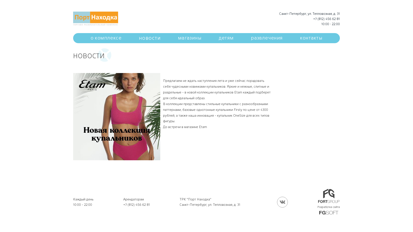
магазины (190, 38)
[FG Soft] (328, 213)
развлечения (267, 38)
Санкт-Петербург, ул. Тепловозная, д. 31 (309, 13)
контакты (311, 38)
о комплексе (106, 38)
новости (150, 38)
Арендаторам (133, 199)
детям (226, 38)
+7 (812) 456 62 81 (326, 19)
